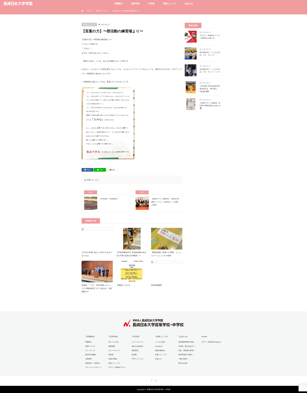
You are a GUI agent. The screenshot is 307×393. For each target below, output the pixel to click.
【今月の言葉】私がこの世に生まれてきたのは (97, 254)
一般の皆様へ (183, 359)
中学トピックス (137, 359)
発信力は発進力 (137, 346)
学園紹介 (88, 342)
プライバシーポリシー (93, 367)
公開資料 (88, 359)
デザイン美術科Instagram (211, 342)
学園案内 (118, 3)
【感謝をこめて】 (123, 285)
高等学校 (135, 3)
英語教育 (135, 350)
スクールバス (90, 350)
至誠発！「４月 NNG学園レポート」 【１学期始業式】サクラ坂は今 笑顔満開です (97, 288)
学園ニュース (169, 3)
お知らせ (188, 3)
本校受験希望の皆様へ (186, 342)
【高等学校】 (113, 336)
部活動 (110, 355)
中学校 (151, 3)
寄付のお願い (183, 363)
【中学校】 (136, 336)
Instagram (155, 380)
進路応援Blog (160, 350)
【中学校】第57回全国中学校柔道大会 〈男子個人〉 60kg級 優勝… (210, 88)
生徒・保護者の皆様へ (186, 350)
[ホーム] (82, 8)
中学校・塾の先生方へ (186, 346)
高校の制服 (112, 359)
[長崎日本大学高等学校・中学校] (153, 325)
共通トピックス (89, 24)
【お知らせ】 (183, 336)
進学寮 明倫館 (90, 355)
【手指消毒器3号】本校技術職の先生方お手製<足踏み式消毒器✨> (131, 254)
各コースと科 (113, 342)
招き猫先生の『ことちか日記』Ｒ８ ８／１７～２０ (210, 70)
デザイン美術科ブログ (116, 367)
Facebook (158, 346)
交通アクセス (90, 346)
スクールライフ (114, 350)
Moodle (204, 336)
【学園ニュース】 (161, 336)
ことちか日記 (160, 342)
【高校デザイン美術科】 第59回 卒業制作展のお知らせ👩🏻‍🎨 (210, 105)
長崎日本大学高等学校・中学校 (158, 389)
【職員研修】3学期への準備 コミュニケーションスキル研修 (166, 254)
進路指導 (111, 346)
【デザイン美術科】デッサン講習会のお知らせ (210, 36)
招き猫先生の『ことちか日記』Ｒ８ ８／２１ (210, 53)
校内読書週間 (156, 285)
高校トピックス (114, 363)
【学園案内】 (90, 336)
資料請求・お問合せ (92, 363)
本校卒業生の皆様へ (185, 355)
